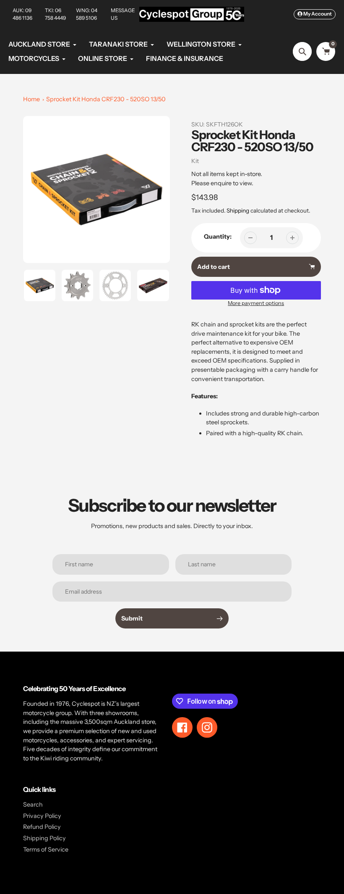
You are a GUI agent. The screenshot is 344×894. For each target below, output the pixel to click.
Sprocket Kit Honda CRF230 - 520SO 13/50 (106, 99)
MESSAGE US (123, 14)
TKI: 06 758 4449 (55, 14)
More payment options (256, 303)
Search (33, 804)
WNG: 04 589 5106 (86, 14)
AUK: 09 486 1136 (22, 14)
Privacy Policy (42, 816)
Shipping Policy (44, 838)
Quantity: (218, 236)
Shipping (238, 210)
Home (31, 99)
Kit (195, 161)
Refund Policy (42, 827)
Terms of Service (45, 849)
